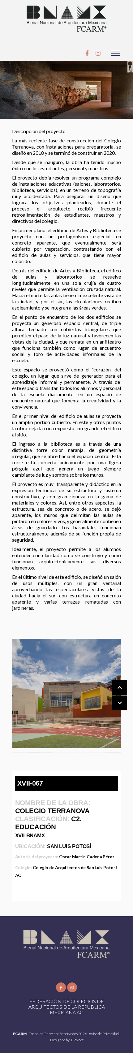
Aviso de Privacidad (104, 1033)
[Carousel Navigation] (113, 695)
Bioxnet (77, 1040)
